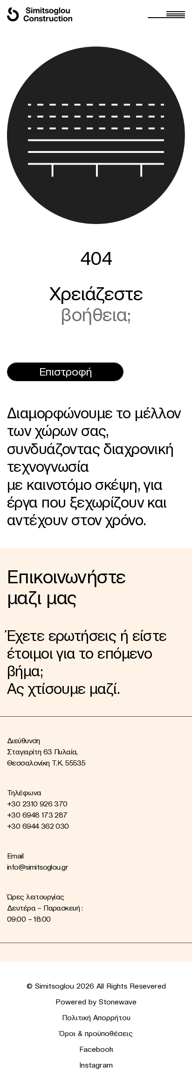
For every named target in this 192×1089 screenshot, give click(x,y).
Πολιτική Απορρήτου (96, 1017)
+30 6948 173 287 (37, 814)
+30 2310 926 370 (37, 803)
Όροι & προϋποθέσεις (96, 1033)
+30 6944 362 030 (38, 826)
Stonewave (118, 1001)
